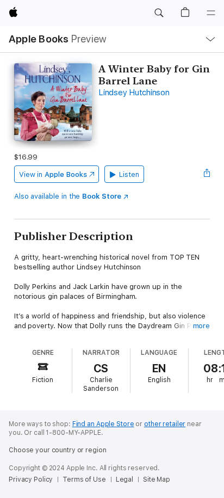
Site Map (156, 479)
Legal (124, 479)
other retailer (164, 424)
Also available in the (67, 196)
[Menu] (211, 13)
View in (53, 174)
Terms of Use (84, 479)
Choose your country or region (58, 450)
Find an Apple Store (103, 424)
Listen (129, 174)
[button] (159, 13)
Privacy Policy (31, 479)
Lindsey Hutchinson (134, 92)
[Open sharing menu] (206, 174)
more (201, 326)
